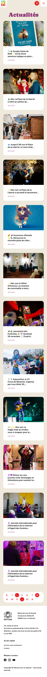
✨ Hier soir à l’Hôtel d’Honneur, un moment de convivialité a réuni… (19, 286)
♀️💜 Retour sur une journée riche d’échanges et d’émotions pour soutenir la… (21, 477)
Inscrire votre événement (13, 645)
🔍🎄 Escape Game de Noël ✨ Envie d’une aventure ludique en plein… (20, 54)
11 (17, 599)
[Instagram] (9, 660)
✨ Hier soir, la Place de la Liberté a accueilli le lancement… (23, 191)
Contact (7, 648)
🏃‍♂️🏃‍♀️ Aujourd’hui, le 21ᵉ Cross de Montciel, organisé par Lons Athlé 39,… (21, 382)
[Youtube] (14, 660)
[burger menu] (43, 3)
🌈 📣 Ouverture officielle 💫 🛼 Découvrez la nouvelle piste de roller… (20, 238)
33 (27, 599)
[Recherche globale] (37, 3)
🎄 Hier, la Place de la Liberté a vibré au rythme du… (21, 100)
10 (12, 599)
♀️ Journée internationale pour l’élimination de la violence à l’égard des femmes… (22, 525)
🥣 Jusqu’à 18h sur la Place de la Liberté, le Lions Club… (21, 145)
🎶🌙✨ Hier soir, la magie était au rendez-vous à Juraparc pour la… (19, 429)
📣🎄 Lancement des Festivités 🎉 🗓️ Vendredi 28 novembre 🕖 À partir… (20, 334)
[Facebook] (5, 660)
